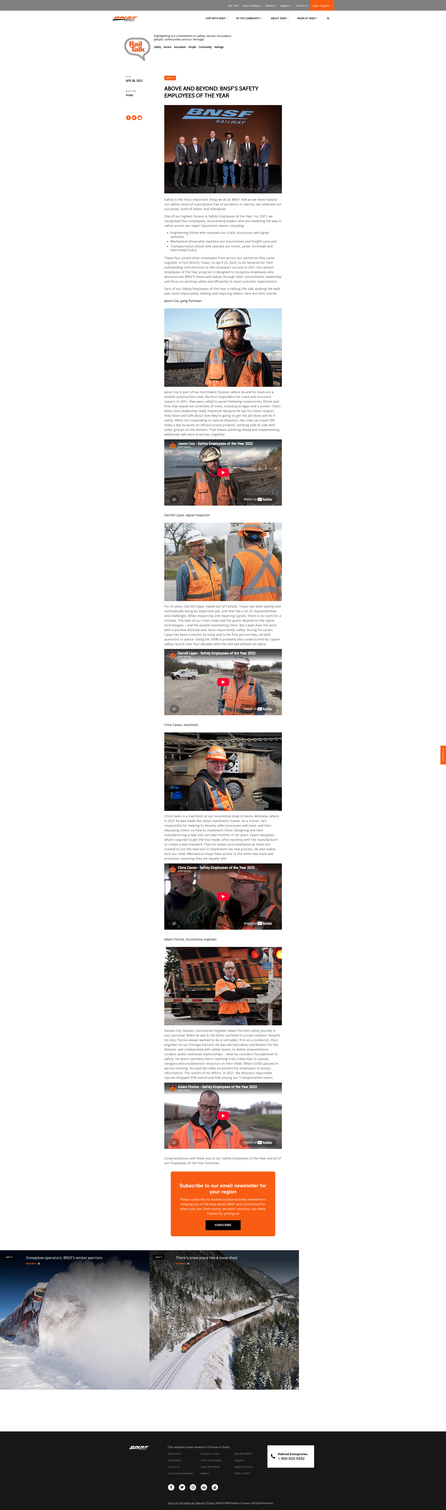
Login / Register (321, 5)
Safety (157, 47)
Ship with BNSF (215, 18)
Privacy (211, 1503)
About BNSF (279, 18)
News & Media (251, 5)
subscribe (223, 1225)
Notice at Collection (194, 1503)
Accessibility (174, 1460)
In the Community (248, 18)
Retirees (270, 5)
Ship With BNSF (243, 1453)
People (192, 47)
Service (167, 47)
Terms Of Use (175, 1503)
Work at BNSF (306, 18)
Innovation (180, 47)
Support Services (243, 1466)
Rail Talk (232, 5)
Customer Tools (210, 1453)
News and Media (210, 1466)
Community (205, 47)
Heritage (219, 47)
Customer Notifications (180, 1473)
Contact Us (302, 5)
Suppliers (285, 5)
